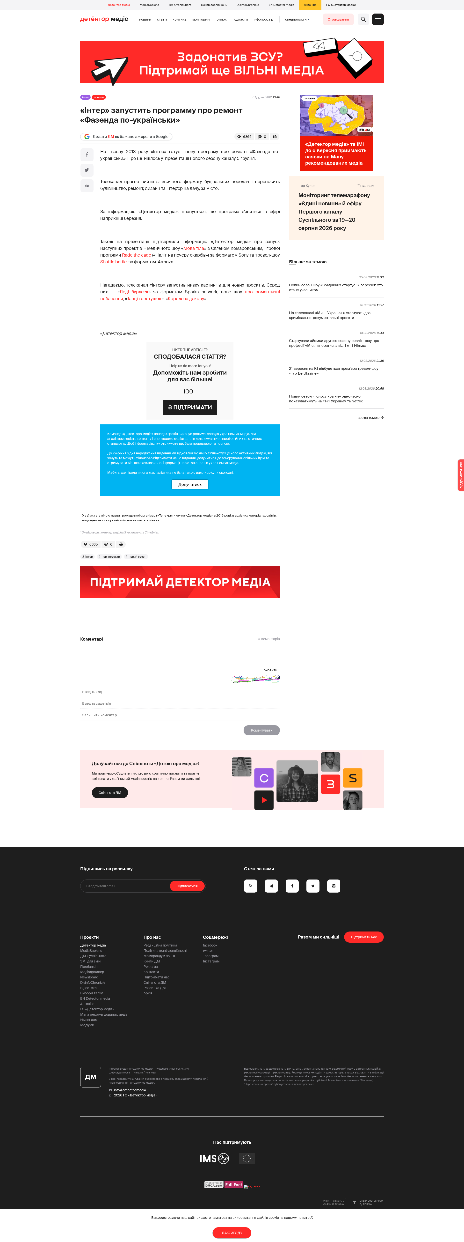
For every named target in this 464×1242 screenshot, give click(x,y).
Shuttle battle (114, 262)
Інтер (89, 557)
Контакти (151, 972)
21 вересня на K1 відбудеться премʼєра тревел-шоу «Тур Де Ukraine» (333, 371)
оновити (270, 670)
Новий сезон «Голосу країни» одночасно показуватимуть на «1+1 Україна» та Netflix (326, 399)
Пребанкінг (89, 966)
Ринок (222, 19)
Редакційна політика (160, 945)
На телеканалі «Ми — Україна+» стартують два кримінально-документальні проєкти (329, 315)
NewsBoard (89, 977)
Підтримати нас (157, 977)
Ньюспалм (88, 1020)
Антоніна (310, 5)
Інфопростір (263, 19)
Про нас (152, 937)
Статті (162, 19)
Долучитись (190, 484)
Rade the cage (136, 255)
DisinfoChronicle (248, 5)
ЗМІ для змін (90, 961)
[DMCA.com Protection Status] (214, 1187)
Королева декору (186, 299)
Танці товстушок (144, 299)
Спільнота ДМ (110, 793)
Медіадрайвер (92, 972)
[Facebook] (87, 154)
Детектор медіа (119, 5)
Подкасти (240, 19)
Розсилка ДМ (155, 988)
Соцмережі (215, 937)
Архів (148, 993)
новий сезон (137, 557)
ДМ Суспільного (180, 5)
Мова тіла (193, 248)
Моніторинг (201, 19)
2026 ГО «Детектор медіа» (135, 1095)
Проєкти (89, 937)
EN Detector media (281, 5)
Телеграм (210, 956)
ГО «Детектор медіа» (341, 5)
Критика (180, 19)
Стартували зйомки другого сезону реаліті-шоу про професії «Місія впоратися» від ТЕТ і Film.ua (334, 343)
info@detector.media (130, 1090)
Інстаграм (211, 961)
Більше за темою (307, 262)
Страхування (338, 19)
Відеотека (88, 988)
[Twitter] (87, 170)
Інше (85, 97)
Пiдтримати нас (364, 937)
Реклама (151, 966)
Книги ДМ (152, 961)
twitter (208, 950)
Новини (145, 19)
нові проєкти (111, 557)
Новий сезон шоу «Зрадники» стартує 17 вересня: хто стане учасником (336, 287)
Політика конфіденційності (165, 950)
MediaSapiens (149, 5)
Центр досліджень (214, 5)
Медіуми (87, 1025)
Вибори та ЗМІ (92, 993)
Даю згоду (232, 1233)
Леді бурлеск (134, 292)
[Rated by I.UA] (252, 1187)
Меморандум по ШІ (159, 956)
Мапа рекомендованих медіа (103, 1014)
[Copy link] (87, 185)
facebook (210, 945)
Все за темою (368, 417)
